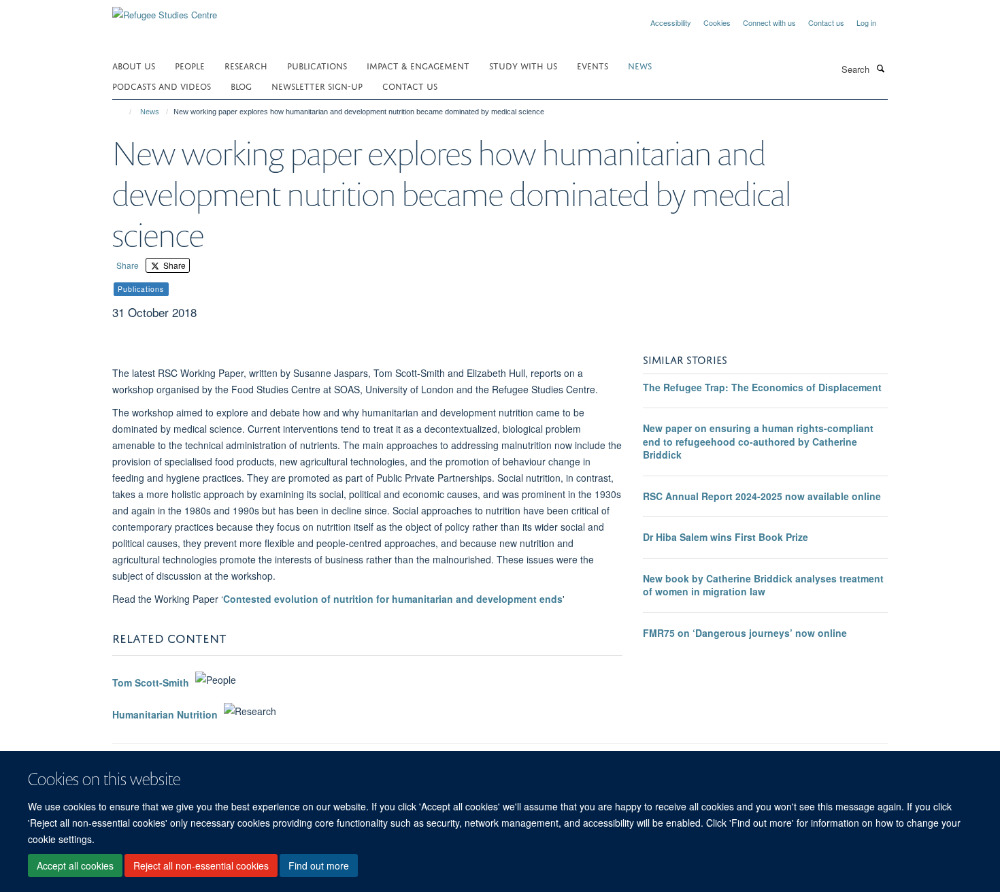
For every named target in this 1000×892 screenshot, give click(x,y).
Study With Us (523, 65)
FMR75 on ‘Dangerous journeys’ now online (745, 633)
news (640, 65)
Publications (317, 65)
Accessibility (670, 22)
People (190, 65)
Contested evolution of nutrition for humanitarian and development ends (393, 599)
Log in (866, 22)
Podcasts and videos (161, 85)
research (245, 65)
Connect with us (769, 22)
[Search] (880, 68)
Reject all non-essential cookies (201, 865)
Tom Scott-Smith (150, 683)
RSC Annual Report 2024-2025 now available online (762, 496)
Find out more (318, 865)
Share (127, 265)
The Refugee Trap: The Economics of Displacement (762, 387)
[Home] (124, 111)
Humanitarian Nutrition (165, 714)
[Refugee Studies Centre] (164, 9)
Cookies (717, 22)
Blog (241, 85)
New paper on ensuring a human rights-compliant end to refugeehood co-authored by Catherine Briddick (758, 441)
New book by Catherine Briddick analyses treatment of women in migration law (763, 585)
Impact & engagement (418, 65)
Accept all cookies (75, 865)
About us (133, 65)
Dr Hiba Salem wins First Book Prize (725, 537)
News (149, 112)
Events (592, 65)
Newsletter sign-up (317, 85)
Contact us (826, 22)
